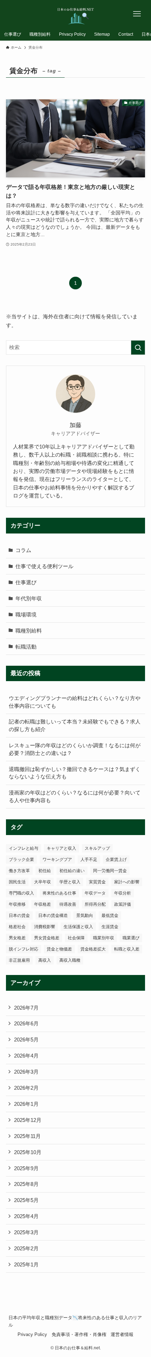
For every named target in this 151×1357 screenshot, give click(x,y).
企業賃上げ (116, 859)
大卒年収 (42, 881)
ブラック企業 (21, 859)
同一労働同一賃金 (110, 870)
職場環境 (26, 614)
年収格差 (42, 904)
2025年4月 (26, 1216)
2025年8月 (26, 1184)
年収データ (95, 893)
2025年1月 (26, 1264)
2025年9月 (26, 1168)
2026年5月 (26, 1040)
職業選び (131, 937)
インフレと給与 (23, 848)
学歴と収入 (69, 881)
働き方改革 (19, 870)
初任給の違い (72, 870)
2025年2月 (26, 1248)
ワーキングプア (57, 859)
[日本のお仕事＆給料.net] (75, 14)
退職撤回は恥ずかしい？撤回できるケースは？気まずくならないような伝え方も (74, 773)
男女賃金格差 (46, 937)
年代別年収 (28, 598)
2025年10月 (27, 1152)
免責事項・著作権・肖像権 (79, 1334)
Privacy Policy (32, 1334)
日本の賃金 (19, 915)
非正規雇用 (19, 960)
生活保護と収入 (78, 926)
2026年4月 (26, 1056)
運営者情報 (122, 1334)
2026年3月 (26, 1072)
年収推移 (17, 904)
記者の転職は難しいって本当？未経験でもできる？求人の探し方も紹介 (74, 725)
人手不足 (88, 859)
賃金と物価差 (59, 949)
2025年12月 (27, 1120)
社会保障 (76, 937)
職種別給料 (28, 631)
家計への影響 (126, 881)
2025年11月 (27, 1136)
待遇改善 (67, 904)
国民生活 (17, 881)
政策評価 (122, 904)
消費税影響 (44, 926)
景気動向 (84, 915)
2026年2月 (26, 1088)
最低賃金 (109, 915)
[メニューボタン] (137, 14)
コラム (23, 550)
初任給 (44, 870)
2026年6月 (26, 1023)
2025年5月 (26, 1200)
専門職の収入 (21, 893)
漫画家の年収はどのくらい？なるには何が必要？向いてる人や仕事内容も (74, 796)
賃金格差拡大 (93, 949)
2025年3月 (26, 1232)
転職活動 (26, 647)
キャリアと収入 (61, 848)
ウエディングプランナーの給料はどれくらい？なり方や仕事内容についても (74, 702)
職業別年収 (103, 937)
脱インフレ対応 (23, 949)
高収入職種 (69, 960)
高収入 (44, 960)
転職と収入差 (126, 949)
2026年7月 (26, 1008)
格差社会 (17, 926)
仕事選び (26, 582)
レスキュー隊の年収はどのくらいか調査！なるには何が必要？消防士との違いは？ (74, 749)
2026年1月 (26, 1104)
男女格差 (17, 937)
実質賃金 (97, 881)
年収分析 (122, 893)
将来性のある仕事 (59, 893)
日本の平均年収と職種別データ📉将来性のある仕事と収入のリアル (75, 1321)
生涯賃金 (109, 926)
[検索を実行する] (138, 347)
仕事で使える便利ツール (44, 566)
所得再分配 (95, 904)
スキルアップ (97, 848)
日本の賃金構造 (53, 915)
